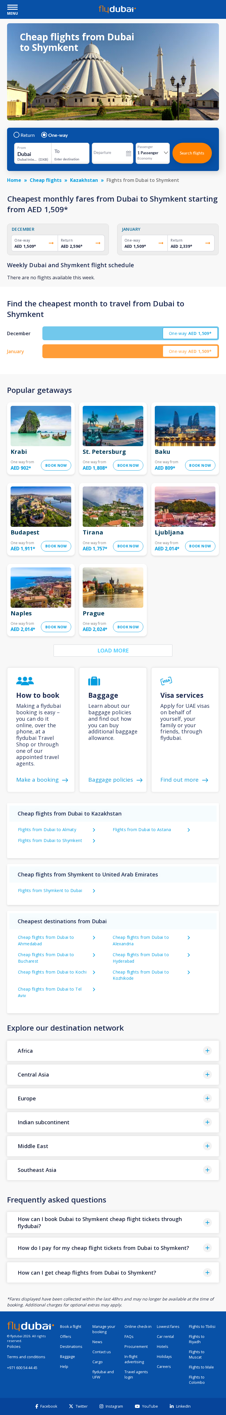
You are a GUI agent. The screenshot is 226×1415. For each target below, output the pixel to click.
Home (14, 180)
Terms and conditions (26, 1356)
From (21, 148)
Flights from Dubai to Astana (142, 829)
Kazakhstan (84, 180)
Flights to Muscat (197, 1354)
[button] (113, 1051)
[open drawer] (12, 7)
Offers (65, 1336)
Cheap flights (46, 180)
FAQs (129, 1336)
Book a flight (70, 1326)
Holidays (164, 1356)
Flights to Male (201, 1367)
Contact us (101, 1351)
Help (64, 1366)
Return (28, 135)
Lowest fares (168, 1326)
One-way (58, 135)
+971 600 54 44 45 (22, 1367)
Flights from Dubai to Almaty (47, 829)
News (97, 1341)
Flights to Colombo (197, 1380)
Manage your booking (103, 1329)
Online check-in (138, 1326)
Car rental (165, 1336)
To (57, 151)
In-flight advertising (134, 1359)
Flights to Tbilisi (202, 1326)
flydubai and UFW (103, 1374)
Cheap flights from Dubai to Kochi (52, 972)
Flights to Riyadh (197, 1339)
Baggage (67, 1356)
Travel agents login (136, 1374)
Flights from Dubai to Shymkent (50, 840)
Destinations (71, 1346)
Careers (164, 1366)
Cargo (97, 1361)
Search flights (192, 152)
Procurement (136, 1346)
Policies (14, 1346)
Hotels (162, 1346)
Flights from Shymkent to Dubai (50, 890)
